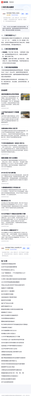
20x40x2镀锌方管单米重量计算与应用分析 (12, 342)
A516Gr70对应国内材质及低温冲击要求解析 (13, 363)
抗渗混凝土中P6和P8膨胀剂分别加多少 (11, 345)
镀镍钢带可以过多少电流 (8, 367)
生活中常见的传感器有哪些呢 (9, 267)
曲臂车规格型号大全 (6, 306)
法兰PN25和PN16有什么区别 (9, 348)
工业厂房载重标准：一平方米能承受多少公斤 (13, 273)
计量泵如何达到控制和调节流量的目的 (11, 370)
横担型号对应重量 (6, 300)
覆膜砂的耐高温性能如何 (8, 321)
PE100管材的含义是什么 (8, 270)
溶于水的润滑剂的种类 (7, 382)
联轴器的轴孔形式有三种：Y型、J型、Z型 (12, 373)
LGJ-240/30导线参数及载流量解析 (10, 282)
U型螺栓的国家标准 (6, 354)
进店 (27, 13)
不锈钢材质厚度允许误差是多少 (9, 376)
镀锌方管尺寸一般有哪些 (8, 291)
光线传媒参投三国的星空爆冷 (9, 297)
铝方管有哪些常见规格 (7, 294)
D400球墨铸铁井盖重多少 (8, 318)
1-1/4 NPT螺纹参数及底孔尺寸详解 (10, 336)
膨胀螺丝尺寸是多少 (6, 312)
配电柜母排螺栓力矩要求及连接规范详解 (12, 309)
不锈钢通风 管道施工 (6, 327)
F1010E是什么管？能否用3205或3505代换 (12, 339)
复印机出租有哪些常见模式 (8, 379)
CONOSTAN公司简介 (7, 276)
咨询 (23, 13)
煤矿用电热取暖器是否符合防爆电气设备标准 (13, 357)
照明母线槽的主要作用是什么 (9, 360)
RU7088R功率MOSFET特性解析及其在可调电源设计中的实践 (15, 325)
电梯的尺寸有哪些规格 (7, 288)
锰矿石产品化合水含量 (7, 303)
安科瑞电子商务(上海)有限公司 (14, 13)
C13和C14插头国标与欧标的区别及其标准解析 (13, 279)
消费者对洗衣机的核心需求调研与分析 (11, 351)
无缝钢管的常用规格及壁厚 (8, 263)
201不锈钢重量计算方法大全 (9, 330)
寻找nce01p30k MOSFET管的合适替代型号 (13, 285)
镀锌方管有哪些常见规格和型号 (9, 315)
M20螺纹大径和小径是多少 (8, 333)
